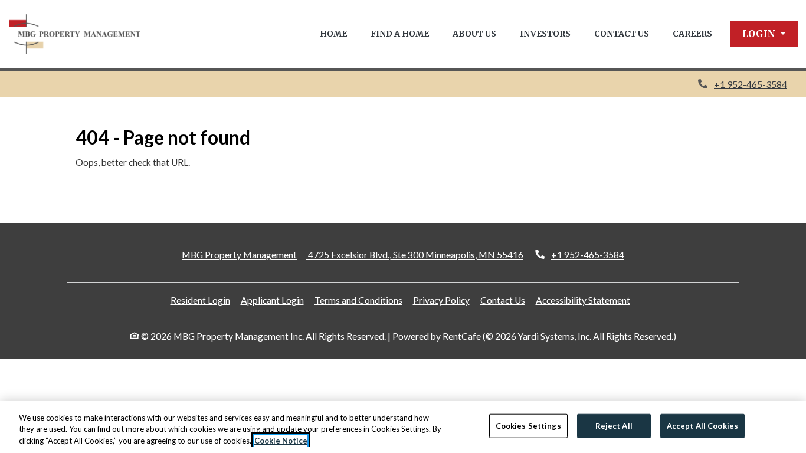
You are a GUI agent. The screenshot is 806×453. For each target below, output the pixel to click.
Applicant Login (272, 300)
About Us (474, 33)
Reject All (614, 425)
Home (333, 33)
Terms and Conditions (358, 300)
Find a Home (400, 33)
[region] (403, 427)
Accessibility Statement (583, 300)
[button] (764, 34)
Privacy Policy (441, 300)
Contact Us (621, 33)
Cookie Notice (280, 440)
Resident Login (200, 300)
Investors (545, 33)
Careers (692, 33)
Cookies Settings (528, 425)
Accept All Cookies (702, 425)
